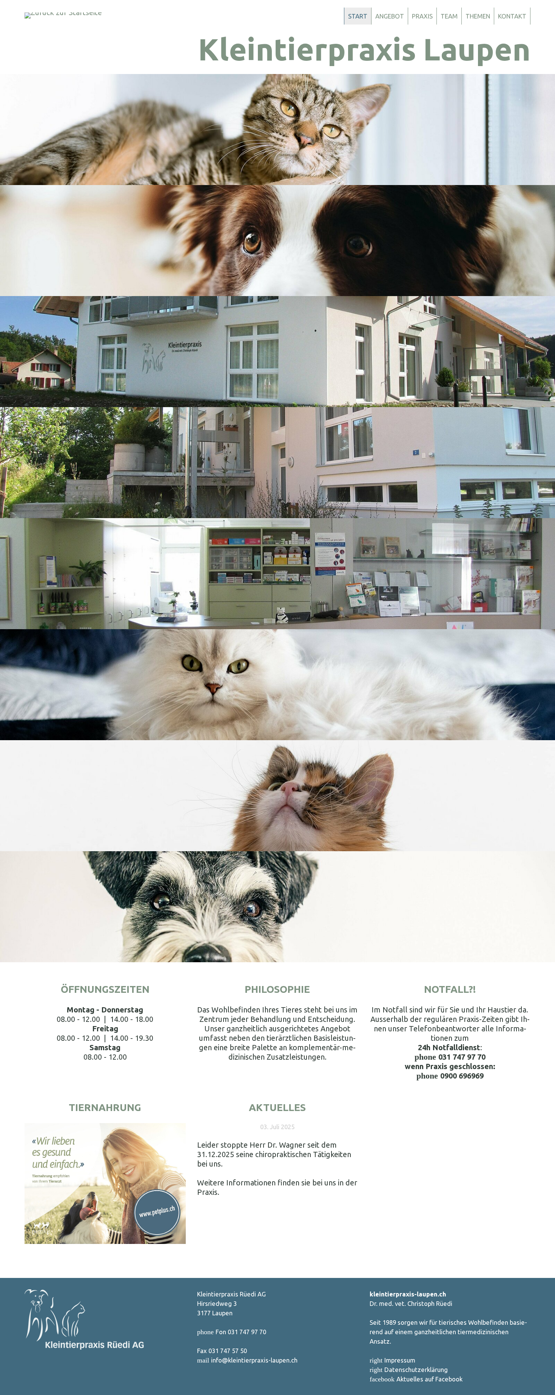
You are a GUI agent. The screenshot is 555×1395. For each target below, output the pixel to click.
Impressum (399, 1360)
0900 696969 (462, 1075)
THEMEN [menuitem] (478, 16)
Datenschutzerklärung (416, 1369)
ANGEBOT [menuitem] (389, 16)
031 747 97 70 (462, 1056)
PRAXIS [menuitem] (422, 16)
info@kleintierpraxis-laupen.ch (254, 1360)
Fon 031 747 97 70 (241, 1331)
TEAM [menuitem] (449, 16)
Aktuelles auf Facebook (429, 1379)
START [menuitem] (357, 16)
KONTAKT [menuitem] (512, 16)
